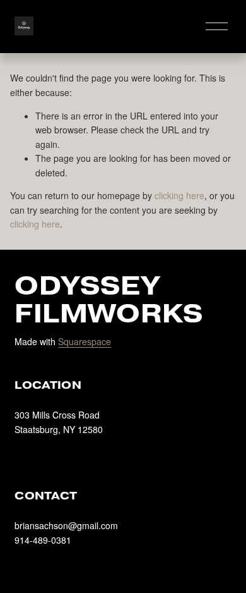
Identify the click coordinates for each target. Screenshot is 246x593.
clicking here (179, 195)
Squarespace (84, 341)
